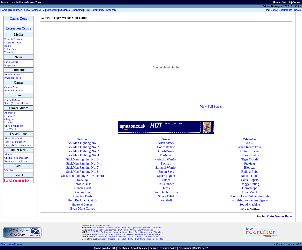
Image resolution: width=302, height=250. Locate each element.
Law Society (98, 227)
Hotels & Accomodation (17, 145)
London (8, 122)
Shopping (77, 10)
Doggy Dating (249, 184)
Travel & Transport (14, 141)
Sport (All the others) (16, 103)
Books (298, 10)
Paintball (166, 200)
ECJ (101, 234)
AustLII (102, 236)
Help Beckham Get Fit (82, 200)
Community (97, 10)
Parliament (106, 232)
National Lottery (13, 90)
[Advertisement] (166, 115)
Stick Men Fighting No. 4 (82, 155)
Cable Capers (249, 180)
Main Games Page (279, 216)
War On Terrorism (166, 192)
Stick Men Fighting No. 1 (82, 143)
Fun (86, 10)
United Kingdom (13, 125)
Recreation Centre (18, 28)
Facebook (121, 239)
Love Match (250, 192)
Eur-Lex (116, 234)
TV (157, 239)
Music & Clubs (12, 42)
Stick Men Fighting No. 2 (82, 147)
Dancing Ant (82, 188)
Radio (7, 45)
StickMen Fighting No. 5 (82, 159)
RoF (162, 239)
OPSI (96, 232)
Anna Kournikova (250, 147)
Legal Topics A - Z (34, 10)
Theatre (8, 52)
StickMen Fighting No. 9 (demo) (82, 175)
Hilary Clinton (249, 155)
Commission (127, 234)
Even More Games (82, 208)
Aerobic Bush (82, 184)
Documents (285, 10)
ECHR (108, 234)
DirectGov (133, 232)
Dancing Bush (82, 196)
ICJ (133, 236)
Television (10, 49)
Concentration (166, 147)
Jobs (274, 10)
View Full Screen (211, 106)
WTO (139, 236)
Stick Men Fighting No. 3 (82, 151)
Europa (93, 234)
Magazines (10, 65)
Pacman (166, 163)
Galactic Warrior (166, 159)
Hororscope (249, 188)
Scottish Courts (112, 227)
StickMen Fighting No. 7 (82, 167)
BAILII (89, 232)
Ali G (249, 143)
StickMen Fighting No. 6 (82, 163)
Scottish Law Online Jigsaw (250, 200)
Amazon (111, 10)
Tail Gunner (166, 184)
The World (10, 129)
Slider (166, 180)
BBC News (140, 239)
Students (64, 10)
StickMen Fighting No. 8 (82, 171)
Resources (15, 10)
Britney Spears (249, 151)
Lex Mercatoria (151, 236)
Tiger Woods (249, 159)
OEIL (158, 234)
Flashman (166, 155)
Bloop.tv (249, 167)
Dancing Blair (82, 192)
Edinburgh (10, 115)
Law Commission (145, 230)
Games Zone (18, 18)
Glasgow (9, 119)
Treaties (150, 234)
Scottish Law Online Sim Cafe (250, 196)
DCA (120, 230)
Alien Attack (166, 143)
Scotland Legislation (131, 227)
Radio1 (150, 239)
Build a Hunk (249, 175)
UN (129, 236)
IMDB (130, 239)
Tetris (166, 188)
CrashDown (166, 151)
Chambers (158, 232)
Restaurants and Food (16, 160)
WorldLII (93, 236)
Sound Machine (249, 204)
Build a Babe (249, 171)
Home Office (130, 230)
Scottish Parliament (152, 227)
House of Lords (120, 232)
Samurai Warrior (166, 167)
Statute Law (146, 232)
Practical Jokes (12, 77)
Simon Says (166, 171)
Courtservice (110, 230)
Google (111, 239)
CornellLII (112, 236)
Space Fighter (166, 175)
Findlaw (122, 236)
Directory (52, 10)
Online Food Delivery (16, 157)
